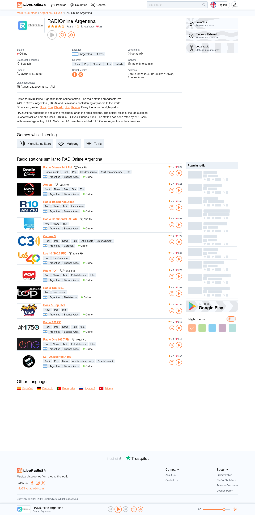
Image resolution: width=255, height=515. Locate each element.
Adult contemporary (111, 172)
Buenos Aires (71, 177)
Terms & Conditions (227, 485)
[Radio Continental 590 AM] (29, 223)
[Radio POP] (29, 275)
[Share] (71, 34)
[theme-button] (192, 328)
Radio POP (50, 270)
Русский (90, 388)
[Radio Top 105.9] (29, 292)
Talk (65, 206)
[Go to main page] (31, 4)
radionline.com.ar (142, 63)
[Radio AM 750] (29, 327)
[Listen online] (179, 173)
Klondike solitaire (39, 143)
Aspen (47, 184)
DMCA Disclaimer (226, 480)
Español (27, 388)
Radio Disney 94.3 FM (57, 167)
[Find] (204, 5)
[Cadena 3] (29, 241)
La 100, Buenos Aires (57, 356)
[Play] (52, 35)
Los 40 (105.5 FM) (54, 253)
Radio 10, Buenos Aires (58, 201)
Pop (86, 64)
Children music (88, 172)
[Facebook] (74, 74)
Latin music (77, 206)
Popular (61, 5)
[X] (43, 483)
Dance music (52, 172)
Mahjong (73, 143)
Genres (100, 5)
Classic (97, 64)
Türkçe (109, 388)
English (222, 5)
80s (74, 189)
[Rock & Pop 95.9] (29, 309)
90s (66, 189)
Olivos (100, 54)
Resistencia (70, 297)
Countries (81, 5)
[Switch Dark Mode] (231, 319)
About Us (170, 475)
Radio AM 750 (52, 322)
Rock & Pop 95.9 (54, 305)
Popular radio (197, 165)
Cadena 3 (49, 236)
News (57, 189)
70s (82, 189)
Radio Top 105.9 (53, 287)
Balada (118, 64)
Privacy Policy (224, 475)
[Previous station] (110, 509)
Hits (108, 64)
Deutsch (47, 388)
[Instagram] (38, 483)
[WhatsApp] (80, 74)
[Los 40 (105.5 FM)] (29, 258)
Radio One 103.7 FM (56, 339)
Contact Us (171, 480)
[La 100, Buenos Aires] (29, 361)
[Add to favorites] (62, 34)
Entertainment (104, 240)
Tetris (98, 143)
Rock (77, 64)
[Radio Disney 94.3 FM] (29, 172)
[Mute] (235, 509)
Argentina (86, 54)
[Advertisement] (212, 107)
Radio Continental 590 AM (60, 219)
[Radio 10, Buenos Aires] (29, 206)
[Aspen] (29, 189)
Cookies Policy (225, 490)
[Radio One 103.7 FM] (29, 344)
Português (68, 388)
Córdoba (69, 245)
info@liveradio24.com (30, 488)
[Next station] (125, 509)
